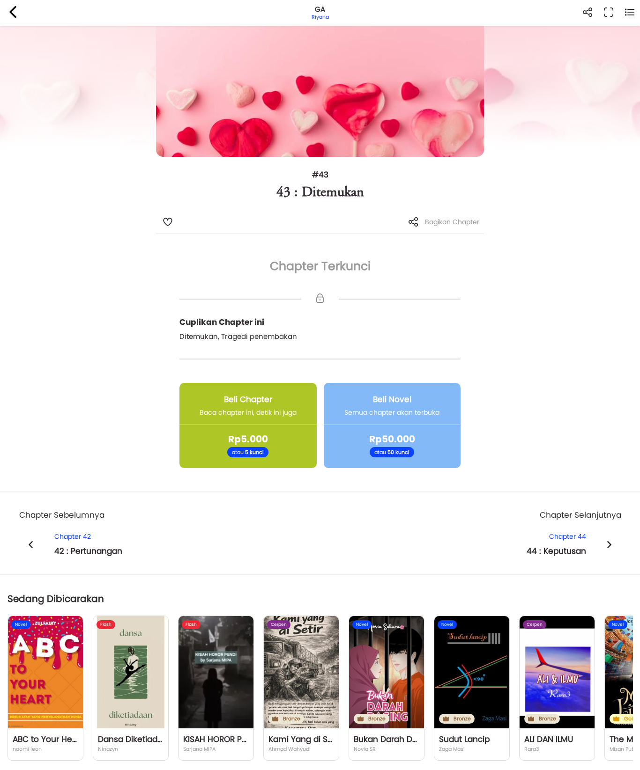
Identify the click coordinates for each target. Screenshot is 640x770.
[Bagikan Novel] (587, 13)
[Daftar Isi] (629, 13)
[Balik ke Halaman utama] (13, 13)
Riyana (320, 17)
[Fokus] (608, 13)
